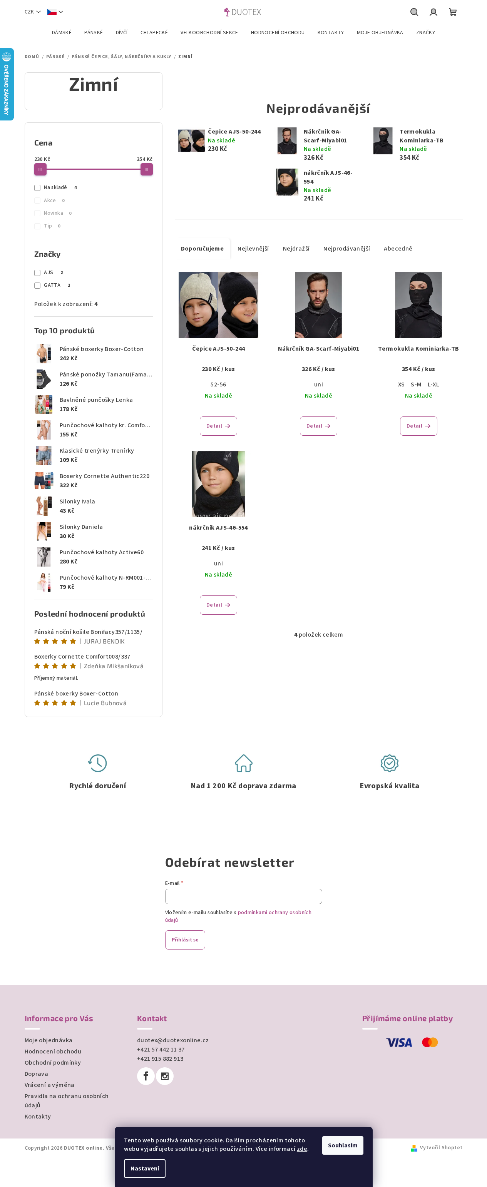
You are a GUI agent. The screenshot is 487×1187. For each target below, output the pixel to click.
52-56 (218, 384)
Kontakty (38, 1116)
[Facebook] (146, 1076)
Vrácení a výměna (50, 1085)
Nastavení (145, 1168)
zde (302, 1149)
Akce (54, 200)
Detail (214, 426)
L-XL (434, 384)
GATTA (57, 285)
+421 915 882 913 (160, 1059)
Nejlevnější (253, 248)
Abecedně (398, 248)
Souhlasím (343, 1145)
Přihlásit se (185, 940)
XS (401, 384)
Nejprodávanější (346, 248)
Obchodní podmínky (53, 1062)
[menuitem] (62, 33)
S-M (416, 384)
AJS (53, 272)
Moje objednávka (49, 1040)
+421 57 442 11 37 (161, 1049)
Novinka (57, 213)
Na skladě (60, 187)
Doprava (37, 1074)
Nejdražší (296, 248)
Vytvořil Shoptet (441, 1148)
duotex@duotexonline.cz (173, 1040)
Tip (52, 226)
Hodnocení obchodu (53, 1051)
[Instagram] (165, 1076)
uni (318, 384)
